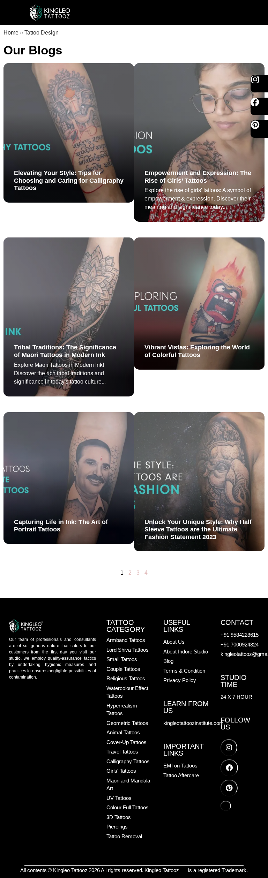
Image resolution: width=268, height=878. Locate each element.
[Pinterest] (259, 129)
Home (10, 33)
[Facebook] (259, 106)
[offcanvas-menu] (232, 13)
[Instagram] (259, 83)
